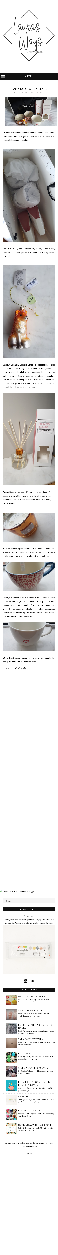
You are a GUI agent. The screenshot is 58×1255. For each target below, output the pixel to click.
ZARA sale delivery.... (31, 1039)
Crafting (29, 916)
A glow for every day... (33, 1067)
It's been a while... (30, 1110)
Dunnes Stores (10, 133)
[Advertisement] (29, 859)
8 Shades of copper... (32, 1010)
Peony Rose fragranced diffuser (17, 492)
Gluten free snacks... (32, 996)
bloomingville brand (25, 613)
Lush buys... (25, 1053)
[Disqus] (29, 712)
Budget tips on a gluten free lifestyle (34, 1083)
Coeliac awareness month (35, 1124)
